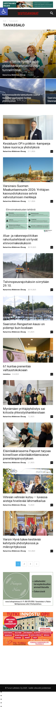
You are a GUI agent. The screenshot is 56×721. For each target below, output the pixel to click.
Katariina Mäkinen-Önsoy (14, 75)
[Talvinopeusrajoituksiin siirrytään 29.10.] (28, 265)
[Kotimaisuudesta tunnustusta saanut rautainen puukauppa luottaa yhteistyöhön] (22, 95)
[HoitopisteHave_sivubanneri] (28, 604)
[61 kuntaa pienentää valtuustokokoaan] (28, 350)
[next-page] (36, 563)
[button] (4, 11)
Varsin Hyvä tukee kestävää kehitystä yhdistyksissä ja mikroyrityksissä (22, 543)
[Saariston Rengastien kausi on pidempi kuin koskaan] (28, 308)
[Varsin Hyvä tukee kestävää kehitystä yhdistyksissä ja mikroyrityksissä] (28, 523)
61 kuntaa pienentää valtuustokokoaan (17, 368)
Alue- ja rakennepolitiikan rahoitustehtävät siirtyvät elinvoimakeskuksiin (20, 239)
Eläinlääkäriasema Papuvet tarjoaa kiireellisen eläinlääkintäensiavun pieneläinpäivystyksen (27, 454)
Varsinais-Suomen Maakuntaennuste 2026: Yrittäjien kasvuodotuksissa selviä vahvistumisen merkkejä (26, 191)
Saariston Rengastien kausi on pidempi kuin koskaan (24, 326)
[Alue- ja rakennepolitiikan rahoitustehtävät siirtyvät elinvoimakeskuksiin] (28, 219)
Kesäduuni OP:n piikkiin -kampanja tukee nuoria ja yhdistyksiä (26, 145)
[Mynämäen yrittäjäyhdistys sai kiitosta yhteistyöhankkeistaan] (28, 392)
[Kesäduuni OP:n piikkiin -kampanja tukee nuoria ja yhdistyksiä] (28, 127)
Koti (4, 21)
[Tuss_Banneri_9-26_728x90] (28, 4)
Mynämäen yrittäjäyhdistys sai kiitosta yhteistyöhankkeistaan (24, 410)
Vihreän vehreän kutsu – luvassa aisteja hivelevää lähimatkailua (25, 499)
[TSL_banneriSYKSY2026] (28, 644)
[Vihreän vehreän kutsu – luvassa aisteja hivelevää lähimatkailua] (28, 481)
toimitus (6, 374)
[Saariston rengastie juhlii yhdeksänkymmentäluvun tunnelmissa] (28, 54)
